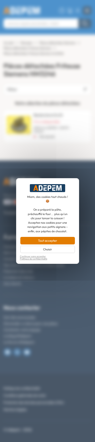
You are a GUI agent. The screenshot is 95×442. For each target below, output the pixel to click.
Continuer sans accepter (33, 256)
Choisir (47, 249)
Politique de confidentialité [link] (33, 259)
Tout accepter (47, 241)
